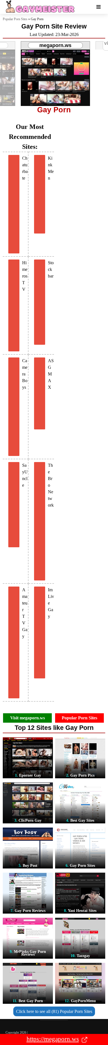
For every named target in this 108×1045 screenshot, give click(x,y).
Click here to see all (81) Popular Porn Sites (54, 1011)
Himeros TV (24, 276)
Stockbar (51, 269)
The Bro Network (51, 485)
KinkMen (51, 168)
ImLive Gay (51, 603)
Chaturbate (25, 168)
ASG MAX (51, 374)
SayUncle (25, 475)
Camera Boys (24, 374)
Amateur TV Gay (24, 613)
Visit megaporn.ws (27, 717)
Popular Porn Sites (15, 19)
